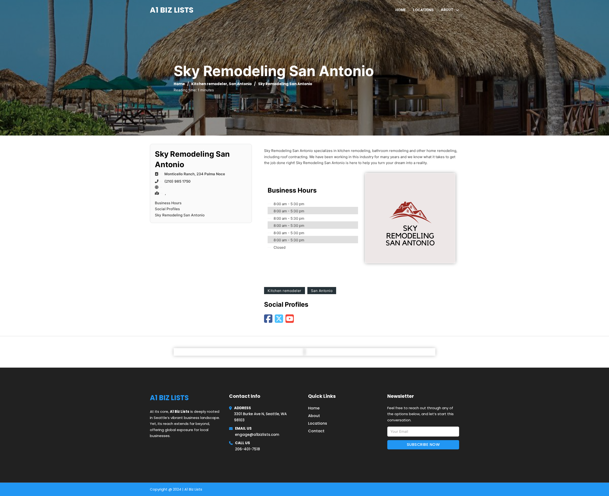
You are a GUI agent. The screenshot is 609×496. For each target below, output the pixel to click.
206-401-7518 (247, 449)
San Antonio (240, 83)
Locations (423, 10)
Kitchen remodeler (209, 83)
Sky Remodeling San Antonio (180, 215)
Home (400, 10)
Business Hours (168, 203)
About (314, 415)
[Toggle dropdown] (457, 10)
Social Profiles (167, 209)
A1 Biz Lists (171, 10)
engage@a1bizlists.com (257, 434)
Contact (316, 431)
